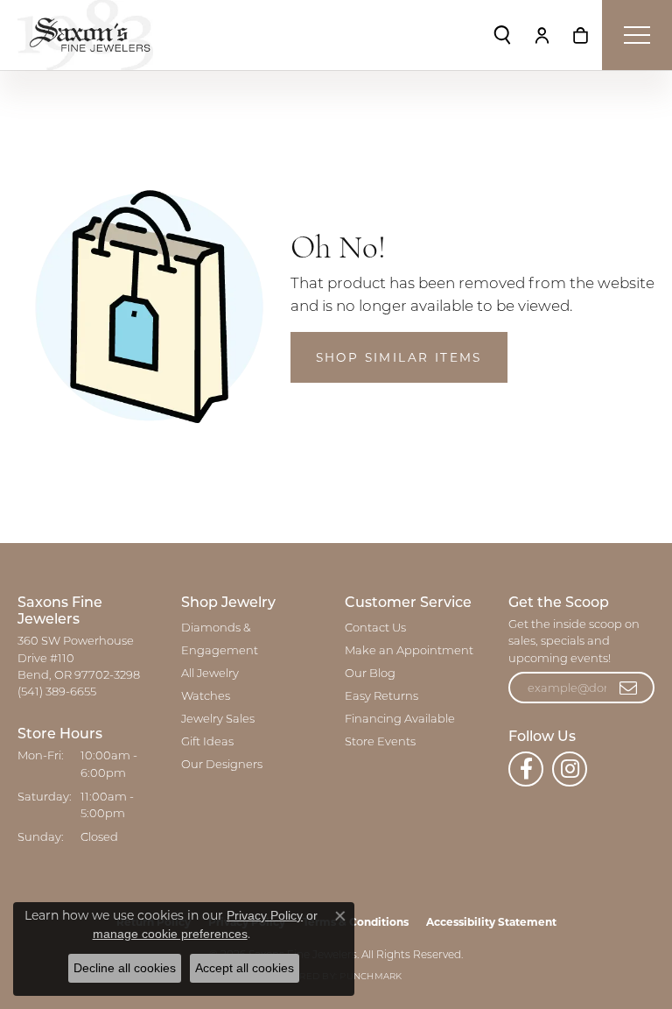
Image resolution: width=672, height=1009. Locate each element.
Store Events (380, 742)
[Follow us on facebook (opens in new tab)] (525, 769)
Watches (205, 696)
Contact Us (375, 628)
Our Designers (221, 765)
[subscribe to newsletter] (629, 688)
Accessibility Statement (491, 921)
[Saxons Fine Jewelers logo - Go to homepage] (85, 35)
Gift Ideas (207, 742)
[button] (502, 35)
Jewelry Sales (218, 719)
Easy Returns (381, 696)
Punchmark (371, 977)
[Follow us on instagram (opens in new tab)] (569, 769)
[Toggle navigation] (637, 35)
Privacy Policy (265, 915)
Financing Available (400, 719)
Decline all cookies (125, 968)
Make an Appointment (409, 651)
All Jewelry (210, 674)
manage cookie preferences (170, 934)
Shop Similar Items (399, 357)
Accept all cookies (244, 968)
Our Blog (370, 674)
